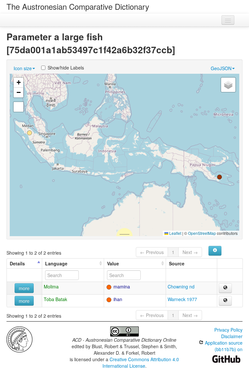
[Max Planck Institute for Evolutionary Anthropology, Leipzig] (19, 339)
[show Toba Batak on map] (225, 301)
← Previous (152, 252)
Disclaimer (232, 336)
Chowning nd (181, 286)
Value (113, 263)
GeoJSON (221, 68)
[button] (219, 177)
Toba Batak (55, 299)
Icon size (23, 68)
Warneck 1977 (182, 299)
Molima (51, 286)
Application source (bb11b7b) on (223, 345)
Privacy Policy (228, 329)
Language (56, 263)
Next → (190, 252)
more (24, 288)
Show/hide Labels (66, 67)
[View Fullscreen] (18, 107)
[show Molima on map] (225, 288)
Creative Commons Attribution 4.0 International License (140, 362)
